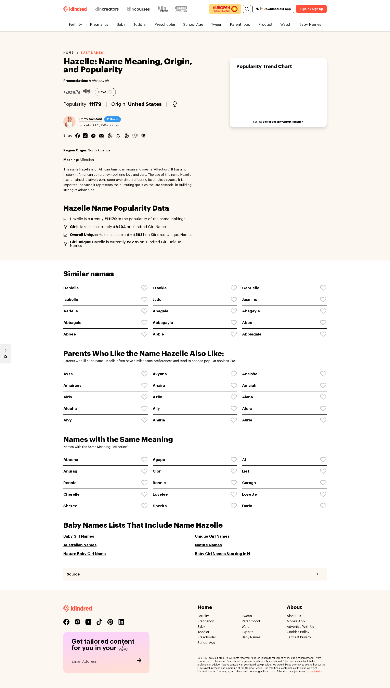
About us (294, 616)
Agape (159, 460)
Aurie (247, 420)
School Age (193, 24)
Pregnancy (99, 24)
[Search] (247, 9)
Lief (245, 471)
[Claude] (143, 135)
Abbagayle (163, 323)
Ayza (68, 374)
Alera (247, 408)
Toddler (140, 24)
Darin (247, 506)
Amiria (159, 420)
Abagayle (251, 311)
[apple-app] (257, 9)
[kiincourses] (138, 9)
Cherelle (71, 494)
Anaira (159, 385)
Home (68, 52)
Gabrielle (250, 288)
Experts (247, 632)
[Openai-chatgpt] (110, 135)
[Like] (144, 288)
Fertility (75, 24)
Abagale (160, 311)
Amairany (72, 385)
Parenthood (240, 24)
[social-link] (66, 622)
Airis (67, 397)
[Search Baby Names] (6, 358)
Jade (157, 299)
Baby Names (310, 24)
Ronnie (70, 483)
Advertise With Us (300, 626)
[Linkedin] (93, 135)
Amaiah (249, 385)
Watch (285, 24)
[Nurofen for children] (225, 9)
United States (145, 104)
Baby (121, 24)
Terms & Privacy (299, 637)
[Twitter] (85, 135)
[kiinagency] (164, 9)
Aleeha (70, 408)
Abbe (247, 323)
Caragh (249, 483)
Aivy (67, 420)
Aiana (247, 397)
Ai (244, 460)
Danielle (71, 288)
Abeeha (70, 460)
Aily (156, 408)
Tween (216, 24)
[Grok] (118, 135)
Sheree (70, 506)
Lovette (249, 494)
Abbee (69, 334)
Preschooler (165, 24)
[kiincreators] (107, 9)
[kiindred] (75, 9)
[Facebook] (77, 135)
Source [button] (73, 574)
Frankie (160, 288)
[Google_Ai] (135, 135)
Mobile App (296, 621)
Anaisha (249, 374)
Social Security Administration (282, 122)
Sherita (160, 506)
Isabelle (70, 299)
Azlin (157, 397)
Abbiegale (251, 334)
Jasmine (249, 299)
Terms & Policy (314, 671)
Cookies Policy (298, 632)
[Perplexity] (126, 135)
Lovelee (160, 494)
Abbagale (72, 323)
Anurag (70, 471)
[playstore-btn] (261, 9)
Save (102, 92)
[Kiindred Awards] (181, 9)
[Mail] (101, 135)
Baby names (92, 52)
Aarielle (70, 311)
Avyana (160, 374)
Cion (157, 471)
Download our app (277, 9)
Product (265, 24)
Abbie (158, 334)
